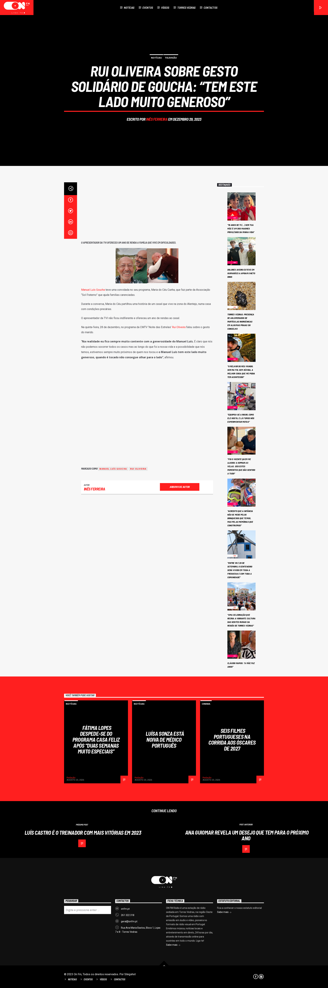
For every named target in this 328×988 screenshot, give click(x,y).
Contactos (210, 7)
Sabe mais (172, 944)
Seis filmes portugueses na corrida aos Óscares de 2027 (232, 739)
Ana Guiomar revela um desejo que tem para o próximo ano (247, 835)
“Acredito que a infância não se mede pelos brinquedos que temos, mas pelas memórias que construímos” (240, 518)
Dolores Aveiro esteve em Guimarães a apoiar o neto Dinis (241, 273)
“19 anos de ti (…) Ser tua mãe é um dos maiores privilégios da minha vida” (241, 228)
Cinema (206, 703)
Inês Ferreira (156, 119)
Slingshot (130, 974)
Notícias (129, 7)
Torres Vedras (186, 7)
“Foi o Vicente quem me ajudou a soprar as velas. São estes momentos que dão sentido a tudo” (241, 466)
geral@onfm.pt (129, 921)
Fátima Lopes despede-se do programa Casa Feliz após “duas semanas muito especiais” (96, 739)
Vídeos (165, 7)
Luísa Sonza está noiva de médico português (165, 739)
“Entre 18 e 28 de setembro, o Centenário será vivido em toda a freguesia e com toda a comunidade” (239, 570)
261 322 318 (127, 915)
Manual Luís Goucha (93, 289)
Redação (71, 777)
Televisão (171, 57)
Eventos (147, 7)
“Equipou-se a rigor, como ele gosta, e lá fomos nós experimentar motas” (240, 418)
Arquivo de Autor (180, 486)
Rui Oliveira (179, 327)
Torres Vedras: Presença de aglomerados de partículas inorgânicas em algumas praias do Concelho (240, 321)
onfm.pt (125, 908)
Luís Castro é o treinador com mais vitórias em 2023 (83, 832)
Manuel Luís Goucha (113, 468)
